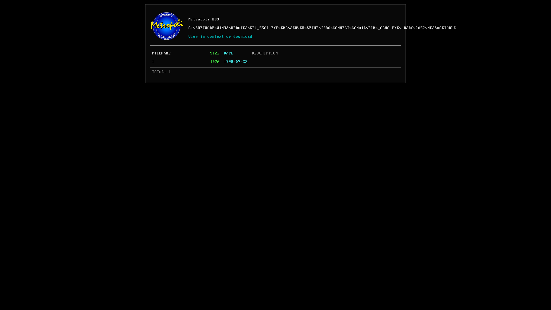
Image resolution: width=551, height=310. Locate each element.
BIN (372, 28)
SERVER (297, 28)
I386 (326, 28)
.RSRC (407, 28)
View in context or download (220, 36)
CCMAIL (359, 28)
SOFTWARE (205, 28)
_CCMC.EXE (388, 28)
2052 (420, 28)
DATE (229, 53)
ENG (284, 28)
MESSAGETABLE (442, 28)
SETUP (313, 28)
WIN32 (223, 28)
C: (191, 28)
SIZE (215, 53)
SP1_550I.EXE (264, 28)
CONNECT (341, 28)
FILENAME (161, 53)
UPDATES (239, 28)
